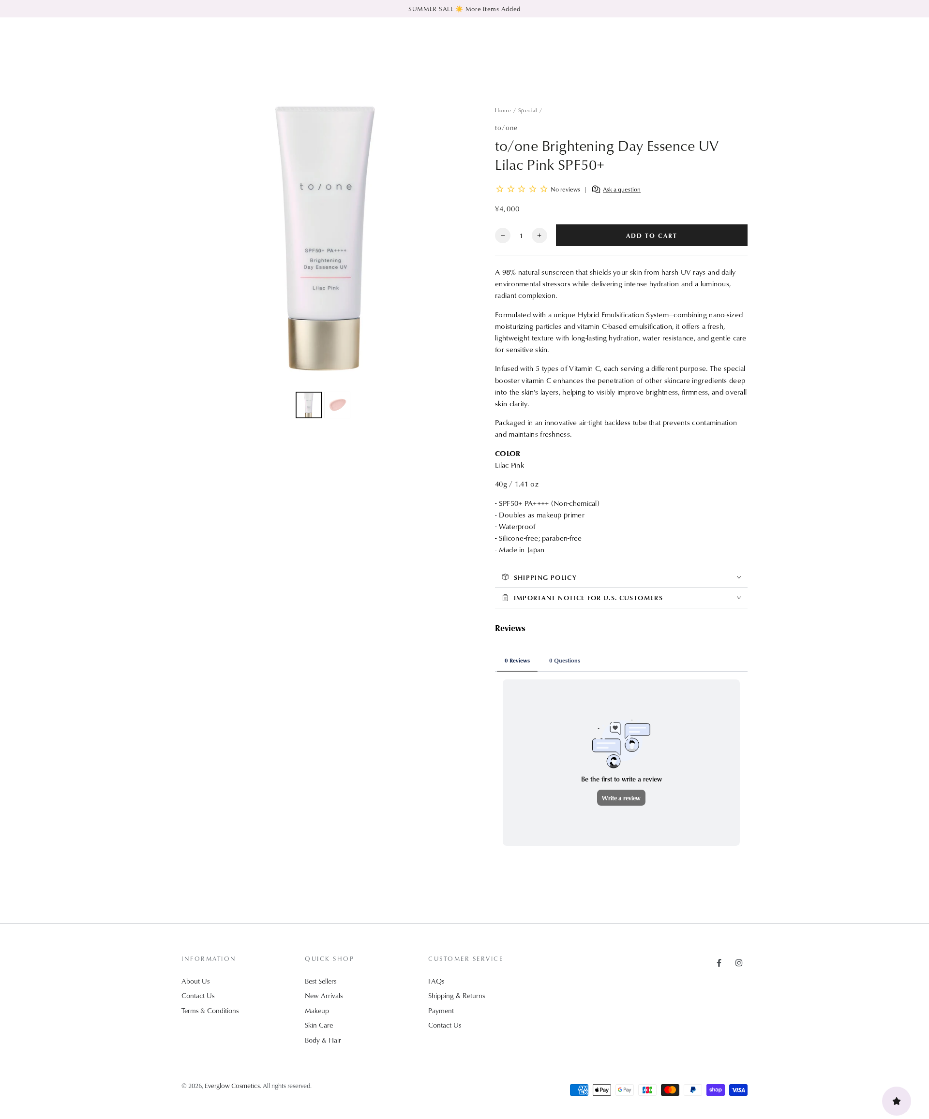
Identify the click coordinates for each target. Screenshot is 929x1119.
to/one (506, 127)
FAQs (436, 981)
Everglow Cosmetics (232, 1085)
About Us (195, 981)
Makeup (317, 1010)
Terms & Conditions (210, 1010)
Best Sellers (320, 981)
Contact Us (197, 995)
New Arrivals (324, 995)
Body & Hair (323, 1040)
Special (527, 110)
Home (503, 110)
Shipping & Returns (456, 995)
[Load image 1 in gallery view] (309, 405)
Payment (441, 1010)
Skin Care (319, 1025)
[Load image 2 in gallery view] (337, 405)
